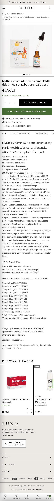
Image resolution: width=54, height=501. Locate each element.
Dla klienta (8, 464)
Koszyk (48, 497)
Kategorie (16, 498)
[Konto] (50, 8)
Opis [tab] (4, 134)
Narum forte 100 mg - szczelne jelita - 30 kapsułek (16, 400)
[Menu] (4, 8)
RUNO (27, 8)
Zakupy (6, 457)
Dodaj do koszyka (35, 102)
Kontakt (7, 471)
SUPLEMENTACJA (15, 14)
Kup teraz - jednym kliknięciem (27, 111)
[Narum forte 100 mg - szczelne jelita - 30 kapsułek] (16, 380)
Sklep (4, 14)
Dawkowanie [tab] (41, 134)
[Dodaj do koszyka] (29, 410)
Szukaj (27, 498)
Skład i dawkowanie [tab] (21, 134)
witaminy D (13, 173)
